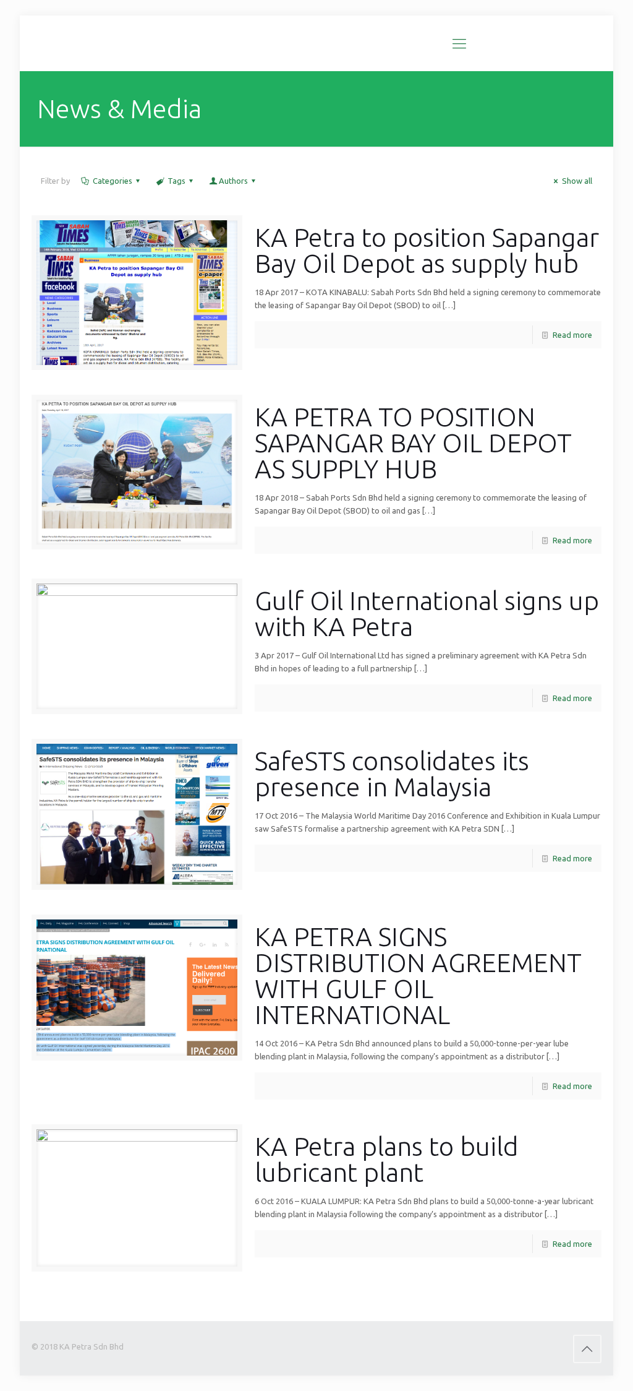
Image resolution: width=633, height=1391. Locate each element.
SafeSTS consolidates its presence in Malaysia (392, 773)
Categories (112, 180)
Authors (233, 180)
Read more (572, 334)
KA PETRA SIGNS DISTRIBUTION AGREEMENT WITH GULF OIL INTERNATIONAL (418, 975)
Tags (176, 180)
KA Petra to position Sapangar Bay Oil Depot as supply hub (427, 250)
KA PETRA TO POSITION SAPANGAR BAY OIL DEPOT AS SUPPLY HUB (413, 442)
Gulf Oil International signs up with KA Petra (427, 613)
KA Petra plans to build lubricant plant (387, 1159)
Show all (577, 180)
